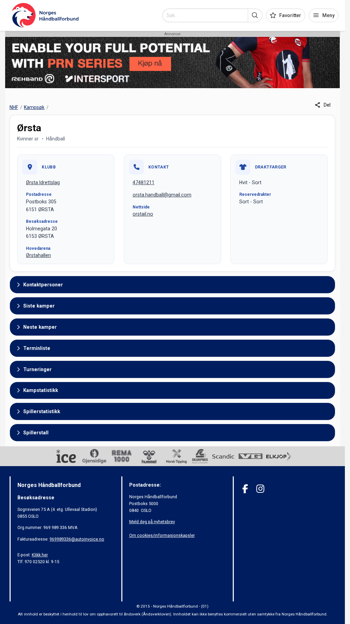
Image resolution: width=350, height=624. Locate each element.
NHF (14, 107)
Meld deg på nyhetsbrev (152, 521)
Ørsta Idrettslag (43, 182)
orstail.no (143, 214)
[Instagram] (260, 489)
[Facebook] (245, 489)
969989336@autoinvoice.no (77, 539)
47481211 (143, 182)
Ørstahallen (38, 255)
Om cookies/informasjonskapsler (162, 535)
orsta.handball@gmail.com (162, 195)
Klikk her (40, 554)
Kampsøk (34, 107)
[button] (255, 15)
